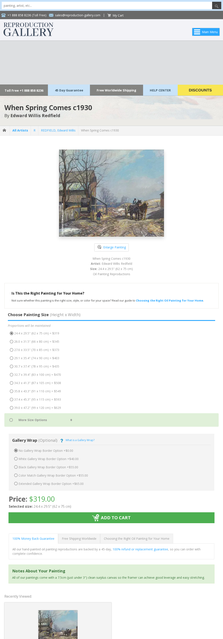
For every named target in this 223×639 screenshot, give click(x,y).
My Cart (118, 15)
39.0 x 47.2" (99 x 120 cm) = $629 (37, 408)
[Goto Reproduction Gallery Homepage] (5, 130)
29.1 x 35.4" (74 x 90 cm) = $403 (36, 358)
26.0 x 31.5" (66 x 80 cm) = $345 (36, 341)
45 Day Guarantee (69, 90)
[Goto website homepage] (28, 35)
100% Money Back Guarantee (33, 538)
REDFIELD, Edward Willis (58, 130)
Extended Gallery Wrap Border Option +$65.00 (51, 484)
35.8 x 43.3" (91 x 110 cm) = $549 (37, 391)
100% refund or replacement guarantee (140, 549)
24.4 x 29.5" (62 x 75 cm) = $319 (36, 333)
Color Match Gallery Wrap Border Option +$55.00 (53, 475)
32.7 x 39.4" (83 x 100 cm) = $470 (37, 375)
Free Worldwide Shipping (116, 90)
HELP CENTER (160, 90)
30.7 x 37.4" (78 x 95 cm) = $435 (36, 366)
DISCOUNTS (200, 90)
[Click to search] (216, 5)
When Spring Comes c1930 (100, 130)
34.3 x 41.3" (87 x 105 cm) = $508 (37, 383)
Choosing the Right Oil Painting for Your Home (136, 538)
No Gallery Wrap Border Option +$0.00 (46, 450)
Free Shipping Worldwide (79, 538)
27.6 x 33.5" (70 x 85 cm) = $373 (36, 350)
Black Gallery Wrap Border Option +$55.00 (48, 467)
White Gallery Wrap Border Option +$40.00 (49, 459)
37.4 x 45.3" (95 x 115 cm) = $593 (37, 399)
